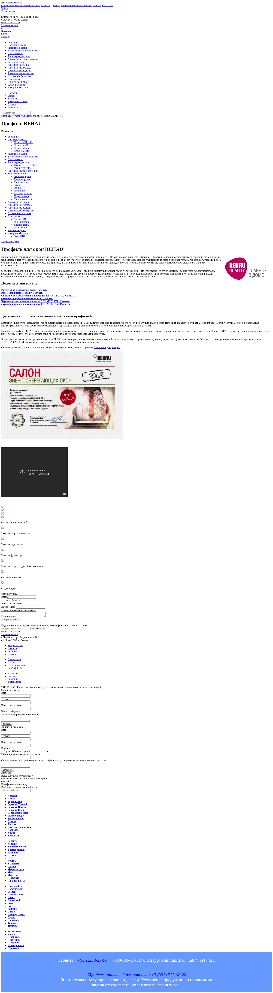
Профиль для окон (17, 45)
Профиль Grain (22, 148)
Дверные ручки (22, 179)
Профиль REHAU (23, 142)
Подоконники (21, 196)
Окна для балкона (17, 82)
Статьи (11, 662)
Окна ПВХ (20, 236)
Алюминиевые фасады (20, 67)
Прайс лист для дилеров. (107, 347)
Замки (17, 185)
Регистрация (8, 11)
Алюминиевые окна (18, 64)
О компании (8, 5)
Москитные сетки (17, 47)
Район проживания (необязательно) (20, 754)
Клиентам (66, 5)
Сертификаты (15, 668)
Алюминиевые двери (19, 70)
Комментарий (8, 616)
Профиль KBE (22, 151)
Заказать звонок (9, 25)
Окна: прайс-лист (17, 665)
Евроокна (13, 42)
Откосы (18, 187)
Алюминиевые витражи (21, 73)
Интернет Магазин (18, 87)
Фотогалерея (33, 5)
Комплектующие (17, 62)
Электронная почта (11, 603)
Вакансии (20, 5)
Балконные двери (17, 84)
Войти (4, 8)
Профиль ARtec (22, 145)
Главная (5, 115)
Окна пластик (21, 222)
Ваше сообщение (11, 711)
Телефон (5, 600)
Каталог (5, 36)
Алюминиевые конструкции (23, 59)
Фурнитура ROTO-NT (26, 165)
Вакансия (7, 748)
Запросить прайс (10, 241)
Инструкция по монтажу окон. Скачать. (24, 290)
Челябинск (16, 2)
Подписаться (38, 628)
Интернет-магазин (82, 5)
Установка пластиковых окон (23, 50)
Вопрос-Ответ (15, 645)
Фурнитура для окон (19, 56)
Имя (3, 596)
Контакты (107, 5)
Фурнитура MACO (24, 168)
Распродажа (14, 79)
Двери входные (22, 224)
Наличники (20, 190)
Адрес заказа (8, 606)
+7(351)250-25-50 (10, 22)
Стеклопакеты (15, 53)
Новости (45, 5)
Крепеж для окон (23, 193)
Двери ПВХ (20, 219)
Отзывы (97, 5)
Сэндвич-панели (23, 199)
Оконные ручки (22, 176)
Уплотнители (21, 182)
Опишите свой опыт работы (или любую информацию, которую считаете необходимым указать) (53, 760)
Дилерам (55, 5)
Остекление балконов (19, 76)
